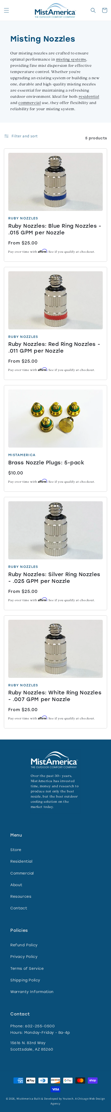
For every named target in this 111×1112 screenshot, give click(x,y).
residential (89, 97)
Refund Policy (24, 945)
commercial (29, 103)
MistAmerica (25, 1098)
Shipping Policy (25, 980)
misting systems (71, 60)
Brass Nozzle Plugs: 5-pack (46, 462)
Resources (20, 896)
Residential (21, 861)
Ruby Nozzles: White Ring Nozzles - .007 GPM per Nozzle (54, 695)
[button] (6, 10)
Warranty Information (32, 992)
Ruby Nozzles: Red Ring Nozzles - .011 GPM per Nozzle (54, 347)
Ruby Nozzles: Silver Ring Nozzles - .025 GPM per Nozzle (54, 577)
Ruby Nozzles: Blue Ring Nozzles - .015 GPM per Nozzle (54, 229)
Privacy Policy (23, 957)
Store (15, 850)
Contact (18, 908)
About (16, 885)
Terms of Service (27, 968)
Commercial (22, 873)
